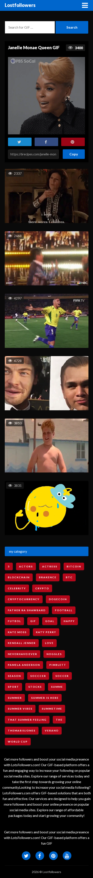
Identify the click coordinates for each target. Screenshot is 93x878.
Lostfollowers (20, 5)
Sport (13, 686)
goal (49, 621)
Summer (15, 697)
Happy (69, 621)
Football (63, 610)
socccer (38, 676)
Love (49, 643)
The (59, 719)
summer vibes (20, 708)
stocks (35, 686)
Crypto (42, 588)
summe (57, 686)
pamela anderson (24, 664)
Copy (74, 152)
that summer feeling (27, 719)
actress (49, 566)
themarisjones (21, 730)
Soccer (62, 676)
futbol (14, 621)
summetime (52, 708)
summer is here (45, 697)
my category (18, 551)
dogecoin (58, 599)
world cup (18, 741)
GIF (33, 621)
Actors (26, 566)
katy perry (46, 632)
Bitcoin (74, 566)
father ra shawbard (27, 610)
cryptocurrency (24, 599)
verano (52, 730)
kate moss (17, 632)
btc (69, 577)
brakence (47, 577)
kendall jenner (22, 643)
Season (14, 676)
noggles (54, 654)
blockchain (19, 577)
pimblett (57, 664)
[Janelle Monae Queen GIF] (46, 95)
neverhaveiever (22, 654)
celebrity (17, 588)
